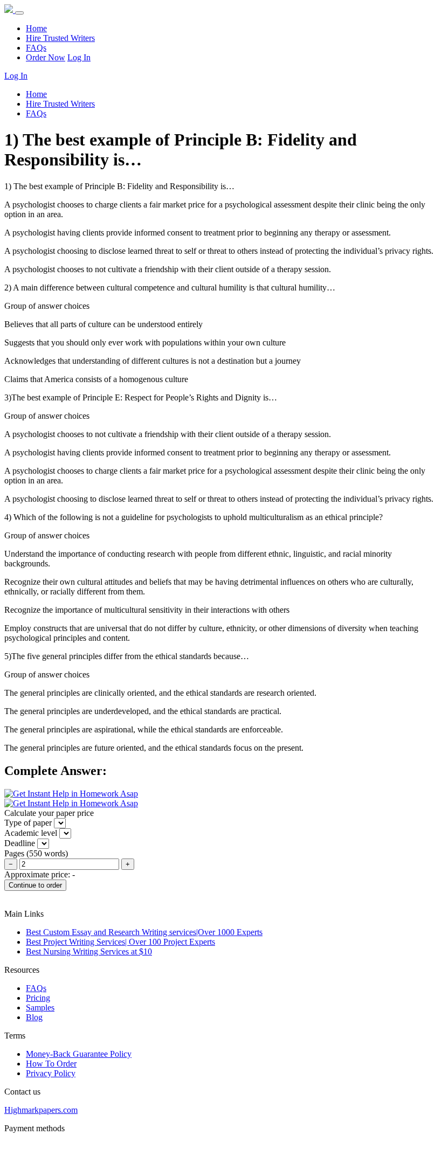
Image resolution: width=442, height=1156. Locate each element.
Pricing (38, 997)
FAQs (36, 47)
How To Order (51, 1063)
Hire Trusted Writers (60, 38)
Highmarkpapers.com (41, 1110)
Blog (34, 1017)
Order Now (45, 57)
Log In (79, 57)
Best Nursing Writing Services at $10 (89, 951)
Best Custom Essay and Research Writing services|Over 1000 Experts (144, 932)
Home (36, 28)
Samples (40, 1007)
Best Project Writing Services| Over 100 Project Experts (120, 941)
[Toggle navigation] (19, 13)
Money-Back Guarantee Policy (79, 1053)
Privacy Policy (50, 1073)
